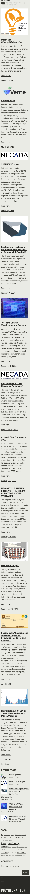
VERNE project (8, 100)
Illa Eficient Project (10, 565)
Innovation (14, 847)
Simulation (21, 852)
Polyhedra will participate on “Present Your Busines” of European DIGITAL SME (14, 249)
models (21, 847)
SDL (21, 849)
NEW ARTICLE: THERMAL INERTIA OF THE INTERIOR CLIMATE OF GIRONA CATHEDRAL (13, 492)
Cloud (2, 837)
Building (12, 835)
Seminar (10, 852)
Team (15, 5)
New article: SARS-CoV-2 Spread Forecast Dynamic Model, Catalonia (13, 713)
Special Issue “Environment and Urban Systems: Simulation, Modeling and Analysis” (14, 637)
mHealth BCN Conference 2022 (13, 438)
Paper (5, 849)
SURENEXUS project (10, 164)
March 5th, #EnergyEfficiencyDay (11, 41)
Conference (12, 837)
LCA (17, 847)
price (8, 849)
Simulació (14, 852)
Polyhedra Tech (6, 0)
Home (3, 3)
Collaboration (6, 837)
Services (15, 3)
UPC (24, 855)
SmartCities (4, 855)
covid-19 (18, 838)
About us (10, 5)
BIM (2, 835)
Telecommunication (18, 855)
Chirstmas (18, 835)
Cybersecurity (24, 837)
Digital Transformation (6, 840)
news (25, 847)
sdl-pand (4, 852)
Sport (13, 855)
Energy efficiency (10, 843)
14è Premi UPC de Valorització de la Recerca (13, 323)
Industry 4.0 (6, 847)
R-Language (12, 849)
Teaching (22, 3)
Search (25, 872)
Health (21, 844)
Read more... (6, 76)
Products (9, 3)
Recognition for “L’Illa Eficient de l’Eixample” (12, 384)
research (17, 849)
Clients (4, 5)
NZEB (2, 849)
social (10, 855)
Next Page (5, 764)
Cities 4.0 (23, 835)
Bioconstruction (7, 835)
